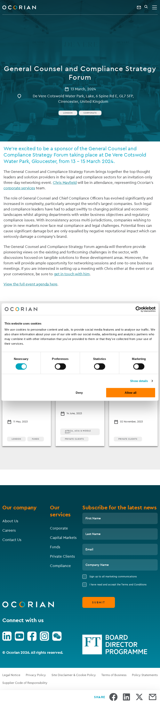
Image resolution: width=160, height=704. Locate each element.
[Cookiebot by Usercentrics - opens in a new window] (138, 309)
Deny (79, 392)
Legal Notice (11, 675)
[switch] (60, 366)
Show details (139, 380)
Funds (35, 439)
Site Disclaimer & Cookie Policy (74, 675)
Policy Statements (145, 675)
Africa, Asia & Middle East (78, 431)
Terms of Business (113, 675)
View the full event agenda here (30, 284)
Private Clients (74, 439)
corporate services (19, 188)
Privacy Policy (36, 675)
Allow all (130, 392)
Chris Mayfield (65, 182)
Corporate (90, 113)
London (16, 439)
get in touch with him (72, 274)
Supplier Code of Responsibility (24, 683)
